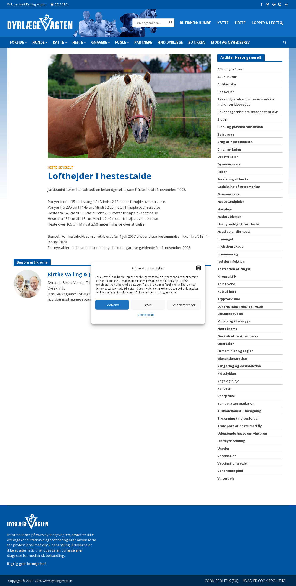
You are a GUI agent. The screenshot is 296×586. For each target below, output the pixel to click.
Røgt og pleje (228, 381)
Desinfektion (227, 156)
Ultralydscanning (231, 441)
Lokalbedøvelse (230, 313)
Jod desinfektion (231, 261)
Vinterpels (225, 478)
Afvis (148, 305)
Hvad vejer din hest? (234, 231)
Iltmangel (225, 239)
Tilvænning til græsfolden (238, 418)
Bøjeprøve (225, 134)
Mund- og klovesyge (233, 321)
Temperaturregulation (235, 403)
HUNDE (38, 42)
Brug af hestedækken (235, 141)
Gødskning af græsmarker (238, 186)
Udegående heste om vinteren (242, 433)
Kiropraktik (226, 276)
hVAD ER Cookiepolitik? (264, 580)
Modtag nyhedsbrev (230, 42)
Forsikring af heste (232, 179)
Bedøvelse (225, 92)
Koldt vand (226, 284)
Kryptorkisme (228, 299)
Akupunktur (227, 77)
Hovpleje (224, 209)
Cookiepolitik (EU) (221, 580)
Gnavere (99, 42)
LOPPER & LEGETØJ (267, 22)
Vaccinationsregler (232, 463)
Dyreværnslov (228, 164)
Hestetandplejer (230, 201)
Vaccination (226, 455)
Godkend (112, 305)
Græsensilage (228, 194)
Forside (17, 42)
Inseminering (227, 254)
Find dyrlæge (170, 42)
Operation (225, 343)
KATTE (222, 22)
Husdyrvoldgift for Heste (238, 224)
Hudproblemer (229, 216)
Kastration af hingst (234, 269)
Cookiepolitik (146, 315)
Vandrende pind (230, 470)
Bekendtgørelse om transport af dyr (247, 112)
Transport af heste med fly (239, 426)
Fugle (120, 42)
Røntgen (224, 388)
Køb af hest (226, 291)
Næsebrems (227, 328)
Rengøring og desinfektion (239, 366)
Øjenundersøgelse (232, 358)
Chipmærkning (229, 149)
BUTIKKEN (196, 42)
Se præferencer (183, 305)
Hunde (195, 22)
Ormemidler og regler (235, 351)
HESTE (240, 22)
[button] (198, 268)
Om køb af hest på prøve (237, 336)
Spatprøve (226, 396)
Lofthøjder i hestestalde (240, 306)
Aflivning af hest (230, 69)
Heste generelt (60, 167)
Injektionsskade (230, 246)
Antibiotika (226, 84)
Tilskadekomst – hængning (239, 411)
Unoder (223, 448)
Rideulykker (226, 373)
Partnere (143, 42)
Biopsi (222, 119)
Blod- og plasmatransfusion (240, 126)
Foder (222, 171)
